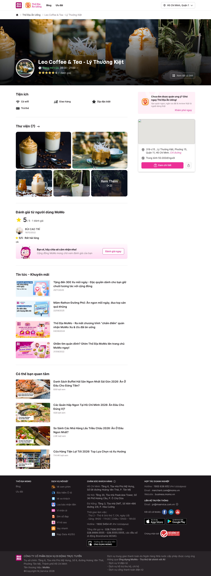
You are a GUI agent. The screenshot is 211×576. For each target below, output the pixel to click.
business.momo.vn (165, 494)
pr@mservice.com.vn (163, 504)
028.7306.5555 (113, 529)
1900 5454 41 (104, 524)
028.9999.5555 (96, 532)
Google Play (176, 521)
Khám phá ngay (183, 110)
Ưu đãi (59, 5)
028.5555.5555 (115, 532)
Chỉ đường (175, 152)
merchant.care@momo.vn (166, 490)
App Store (154, 521)
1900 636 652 (170, 486)
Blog (48, 5)
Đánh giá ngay (113, 251)
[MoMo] (17, 15)
